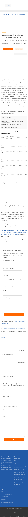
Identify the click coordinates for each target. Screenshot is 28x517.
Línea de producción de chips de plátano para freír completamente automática (21, 361)
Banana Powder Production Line (11, 234)
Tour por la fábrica (16, 458)
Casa (2, 5)
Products (15, 464)
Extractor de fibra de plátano (6, 471)
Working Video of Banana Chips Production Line (12, 124)
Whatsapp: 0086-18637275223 (6, 501)
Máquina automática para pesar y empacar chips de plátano (7, 355)
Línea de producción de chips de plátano (14, 14)
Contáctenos (4, 8)
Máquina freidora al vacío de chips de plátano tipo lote (7, 375)
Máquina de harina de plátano (6, 465)
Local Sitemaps (13, 510)
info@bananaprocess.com (8, 502)
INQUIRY (9, 49)
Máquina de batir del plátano (6, 467)
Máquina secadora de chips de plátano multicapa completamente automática (19, 484)
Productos (8, 5)
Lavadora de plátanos (4, 454)
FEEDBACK (19, 49)
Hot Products (18, 510)
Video (14, 5)
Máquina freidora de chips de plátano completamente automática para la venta (21, 349)
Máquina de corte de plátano (6, 458)
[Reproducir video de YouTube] (14, 192)
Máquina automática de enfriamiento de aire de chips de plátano (15, 333)
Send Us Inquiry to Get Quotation (9, 127)
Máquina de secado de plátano (6, 460)
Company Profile (5, 125)
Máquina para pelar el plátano (6, 456)
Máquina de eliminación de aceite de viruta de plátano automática (15, 331)
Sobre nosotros (20, 5)
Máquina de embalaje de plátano (7, 469)
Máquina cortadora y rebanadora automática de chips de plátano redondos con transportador (19, 471)
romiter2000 (5, 499)
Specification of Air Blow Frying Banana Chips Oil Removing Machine (12, 122)
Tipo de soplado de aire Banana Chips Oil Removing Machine (14, 328)
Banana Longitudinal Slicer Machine (14, 230)
